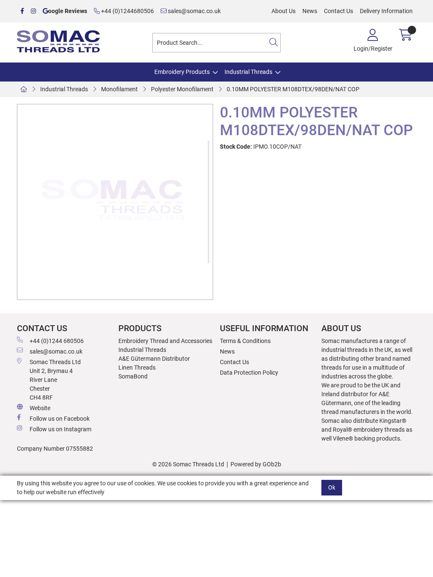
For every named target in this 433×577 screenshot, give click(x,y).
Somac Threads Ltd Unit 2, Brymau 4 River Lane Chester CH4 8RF (55, 380)
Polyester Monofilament (182, 89)
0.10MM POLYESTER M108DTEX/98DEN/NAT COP (293, 89)
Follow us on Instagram (60, 429)
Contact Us (338, 11)
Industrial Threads (248, 71)
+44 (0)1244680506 (127, 11)
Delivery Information (386, 11)
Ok (331, 487)
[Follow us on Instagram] (33, 11)
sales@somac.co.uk (194, 11)
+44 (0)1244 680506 (57, 340)
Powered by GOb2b (255, 464)
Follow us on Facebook (60, 418)
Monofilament (119, 89)
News (309, 11)
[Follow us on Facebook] (22, 11)
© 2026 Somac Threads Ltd (188, 464)
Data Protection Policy (249, 372)
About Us (283, 11)
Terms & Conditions (245, 340)
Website (40, 408)
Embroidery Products (182, 71)
